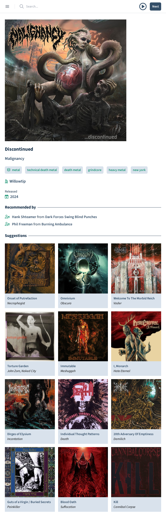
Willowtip (18, 181)
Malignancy (14, 158)
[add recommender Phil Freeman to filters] (7, 224)
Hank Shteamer (24, 216)
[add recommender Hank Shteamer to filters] (7, 217)
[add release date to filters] (7, 197)
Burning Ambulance (57, 224)
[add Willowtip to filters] (6, 181)
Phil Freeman (22, 224)
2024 (14, 197)
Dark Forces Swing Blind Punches (71, 216)
